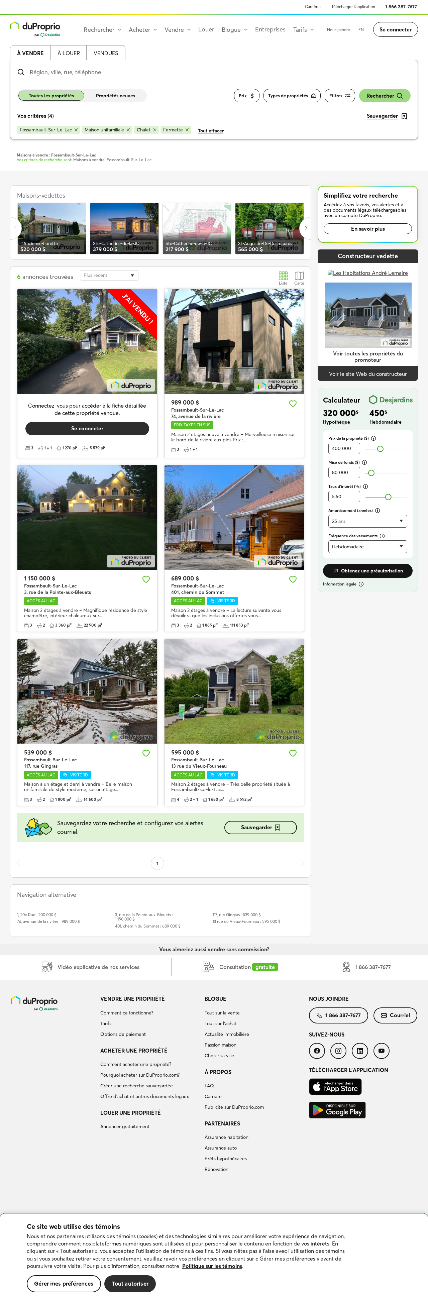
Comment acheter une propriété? (135, 1064)
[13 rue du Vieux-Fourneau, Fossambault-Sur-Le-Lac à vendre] (234, 691)
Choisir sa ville (219, 1056)
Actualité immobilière (227, 1034)
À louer (69, 53)
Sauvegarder (256, 827)
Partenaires (222, 1123)
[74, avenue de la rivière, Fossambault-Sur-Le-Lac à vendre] (234, 341)
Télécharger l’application (353, 6)
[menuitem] (149, 1017)
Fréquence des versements (353, 535)
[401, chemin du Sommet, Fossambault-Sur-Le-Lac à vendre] (234, 517)
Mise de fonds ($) (344, 462)
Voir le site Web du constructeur (368, 373)
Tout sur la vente (222, 1013)
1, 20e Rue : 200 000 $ (37, 914)
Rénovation (216, 1169)
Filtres (335, 95)
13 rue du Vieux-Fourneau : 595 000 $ (247, 921)
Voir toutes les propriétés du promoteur (368, 356)
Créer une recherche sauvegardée (136, 1086)
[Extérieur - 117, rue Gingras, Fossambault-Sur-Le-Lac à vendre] (87, 691)
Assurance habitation (226, 1137)
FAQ (209, 1086)
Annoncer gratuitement (124, 1126)
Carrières (313, 6)
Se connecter (396, 29)
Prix (243, 95)
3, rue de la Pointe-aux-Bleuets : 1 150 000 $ (144, 917)
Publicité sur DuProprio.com (234, 1107)
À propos (218, 1072)
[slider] (380, 449)
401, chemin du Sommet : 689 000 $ (148, 926)
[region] (214, 1257)
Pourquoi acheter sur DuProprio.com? (140, 1075)
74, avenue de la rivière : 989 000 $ (48, 921)
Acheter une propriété (134, 1050)
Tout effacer (211, 131)
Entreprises (270, 29)
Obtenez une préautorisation (372, 571)
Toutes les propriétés (51, 96)
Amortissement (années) (350, 510)
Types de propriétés (288, 95)
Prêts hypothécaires (226, 1159)
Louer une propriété (130, 1112)
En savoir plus (368, 228)
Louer (206, 29)
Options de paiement (123, 1034)
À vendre (30, 53)
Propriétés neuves (115, 96)
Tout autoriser (130, 1283)
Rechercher (380, 95)
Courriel (400, 1015)
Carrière (213, 1096)
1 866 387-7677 (401, 7)
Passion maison (220, 1045)
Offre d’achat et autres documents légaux (144, 1096)
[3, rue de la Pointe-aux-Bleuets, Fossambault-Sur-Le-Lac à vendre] (87, 517)
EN (361, 29)
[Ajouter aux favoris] (293, 403)
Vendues (106, 53)
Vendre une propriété (132, 998)
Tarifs (105, 1023)
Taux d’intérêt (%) (344, 486)
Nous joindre (338, 29)
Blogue (215, 998)
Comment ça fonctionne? (126, 1013)
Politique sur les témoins (212, 1266)
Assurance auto (221, 1148)
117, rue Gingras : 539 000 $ (237, 914)
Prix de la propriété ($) (348, 438)
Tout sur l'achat (220, 1023)
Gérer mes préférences (64, 1283)
